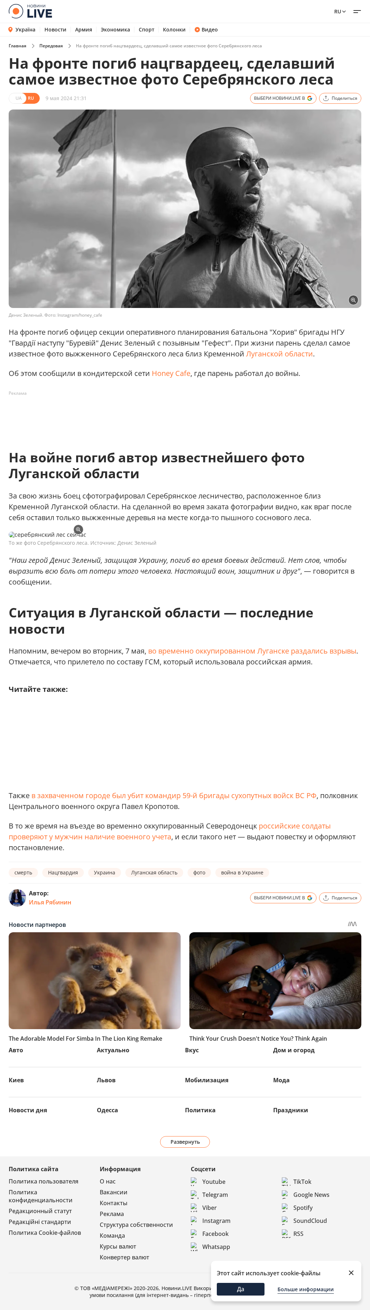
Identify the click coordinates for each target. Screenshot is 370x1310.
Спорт (146, 30)
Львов (106, 1080)
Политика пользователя (43, 1181)
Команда (112, 1236)
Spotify (303, 1208)
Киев (16, 1080)
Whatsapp (216, 1247)
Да (240, 1289)
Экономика (115, 30)
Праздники (290, 1110)
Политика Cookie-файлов (45, 1233)
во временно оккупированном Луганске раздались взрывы (252, 651)
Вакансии (114, 1192)
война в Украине (242, 872)
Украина (104, 872)
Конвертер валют (124, 1257)
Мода (281, 1080)
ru (337, 11)
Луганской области (279, 354)
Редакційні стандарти (40, 1222)
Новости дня (28, 1110)
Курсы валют (118, 1246)
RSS (298, 1234)
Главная (17, 46)
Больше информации (306, 1289)
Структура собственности (136, 1225)
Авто (16, 1050)
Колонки (174, 30)
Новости (55, 30)
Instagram (216, 1221)
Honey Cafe (171, 373)
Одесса (107, 1110)
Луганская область (154, 872)
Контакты (114, 1203)
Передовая (51, 46)
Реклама (112, 1214)
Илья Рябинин (50, 902)
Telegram (215, 1195)
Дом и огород (294, 1050)
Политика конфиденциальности (41, 1196)
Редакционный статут (40, 1211)
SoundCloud (310, 1221)
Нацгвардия (63, 872)
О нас (108, 1181)
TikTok (302, 1182)
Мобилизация (206, 1080)
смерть (23, 872)
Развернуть (185, 1141)
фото (199, 872)
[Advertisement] (140, 415)
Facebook (215, 1234)
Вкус (192, 1050)
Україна (25, 29)
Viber (209, 1208)
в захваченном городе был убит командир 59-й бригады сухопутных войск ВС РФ (174, 795)
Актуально (113, 1050)
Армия (83, 30)
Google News (311, 1195)
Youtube (213, 1182)
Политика (200, 1110)
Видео (210, 30)
